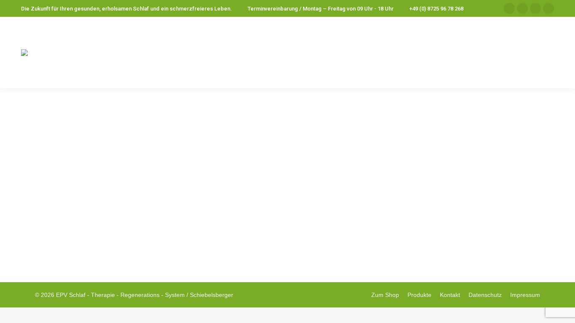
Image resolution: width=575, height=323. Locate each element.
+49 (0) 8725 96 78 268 (436, 8)
